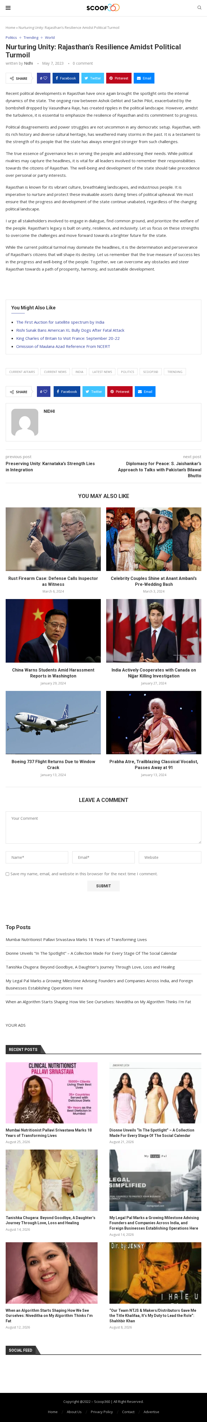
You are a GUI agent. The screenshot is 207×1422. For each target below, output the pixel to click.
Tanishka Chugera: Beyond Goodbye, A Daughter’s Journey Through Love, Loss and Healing (90, 967)
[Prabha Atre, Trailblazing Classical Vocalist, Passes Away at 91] (153, 722)
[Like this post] (45, 78)
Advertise (151, 1411)
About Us (74, 1411)
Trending (31, 38)
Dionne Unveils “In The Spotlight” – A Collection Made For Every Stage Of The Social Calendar (91, 953)
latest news (102, 372)
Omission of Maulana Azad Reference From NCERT (63, 346)
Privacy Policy (102, 1411)
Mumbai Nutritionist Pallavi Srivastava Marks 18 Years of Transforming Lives (76, 939)
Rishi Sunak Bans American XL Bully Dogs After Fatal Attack (70, 330)
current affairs (22, 372)
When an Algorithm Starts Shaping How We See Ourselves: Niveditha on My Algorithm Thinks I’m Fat (98, 1001)
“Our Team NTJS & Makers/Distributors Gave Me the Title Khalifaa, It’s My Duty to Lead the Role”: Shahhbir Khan (152, 1315)
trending (174, 372)
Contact (128, 1411)
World (50, 38)
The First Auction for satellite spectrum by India (60, 322)
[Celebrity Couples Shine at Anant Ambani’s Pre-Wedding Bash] (153, 539)
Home (10, 27)
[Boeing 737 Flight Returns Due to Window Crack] (53, 722)
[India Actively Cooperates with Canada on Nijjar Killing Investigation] (153, 630)
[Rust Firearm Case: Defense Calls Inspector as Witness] (53, 539)
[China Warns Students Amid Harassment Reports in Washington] (53, 630)
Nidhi (28, 63)
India (79, 372)
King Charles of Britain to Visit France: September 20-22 (68, 338)
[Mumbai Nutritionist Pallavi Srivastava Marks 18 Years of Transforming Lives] (52, 1092)
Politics (11, 38)
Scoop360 (150, 372)
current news (55, 372)
